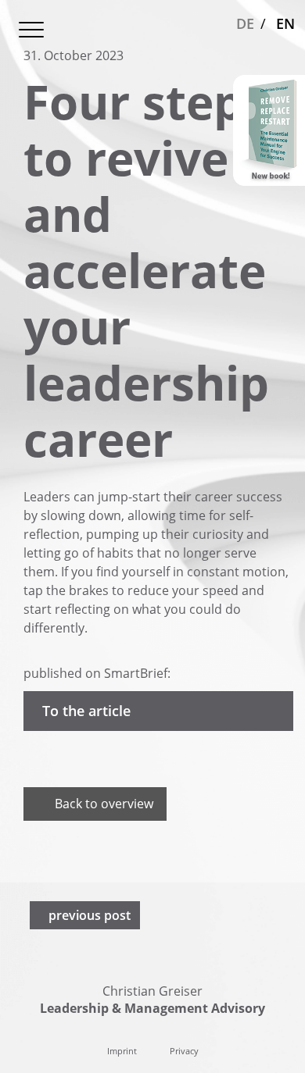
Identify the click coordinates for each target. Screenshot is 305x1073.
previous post (89, 915)
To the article (86, 710)
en (285, 23)
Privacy (184, 1051)
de (245, 23)
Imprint (122, 1051)
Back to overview (104, 803)
